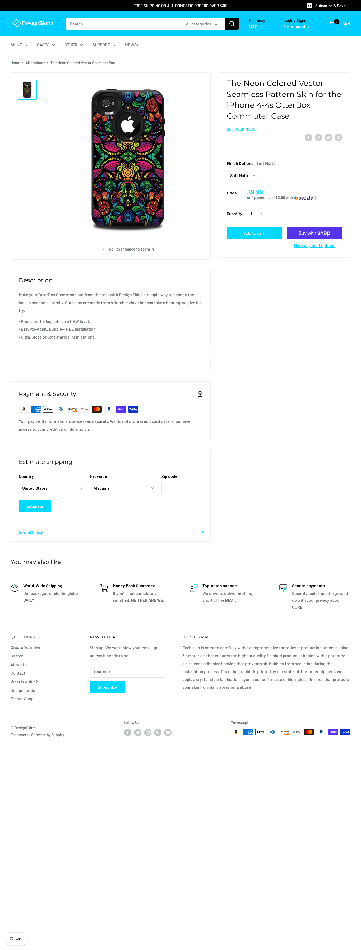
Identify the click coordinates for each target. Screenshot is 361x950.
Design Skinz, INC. (243, 129)
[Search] (232, 24)
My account (295, 26)
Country (26, 476)
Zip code (169, 476)
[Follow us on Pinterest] (157, 732)
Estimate (35, 505)
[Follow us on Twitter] (137, 732)
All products (35, 63)
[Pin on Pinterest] (318, 137)
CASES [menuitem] (43, 44)
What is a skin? (24, 681)
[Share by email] (338, 137)
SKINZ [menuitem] (16, 44)
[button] (294, 197)
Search (17, 655)
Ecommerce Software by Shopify (37, 735)
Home (15, 63)
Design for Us (23, 690)
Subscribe (107, 686)
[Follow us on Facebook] (127, 732)
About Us (19, 664)
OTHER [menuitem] (70, 44)
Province (98, 476)
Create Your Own (26, 647)
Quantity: (235, 213)
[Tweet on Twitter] (328, 137)
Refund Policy (30, 532)
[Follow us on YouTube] (168, 732)
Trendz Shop (22, 698)
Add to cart (254, 232)
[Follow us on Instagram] (147, 732)
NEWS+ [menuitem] (132, 44)
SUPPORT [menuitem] (101, 44)
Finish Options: (251, 163)
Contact (18, 672)
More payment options (314, 245)
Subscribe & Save (330, 5)
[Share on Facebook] (308, 137)
